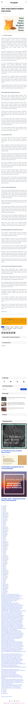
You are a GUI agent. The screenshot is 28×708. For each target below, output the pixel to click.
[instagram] (17, 381)
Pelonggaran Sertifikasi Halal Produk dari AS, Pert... (11, 596)
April (4, 508)
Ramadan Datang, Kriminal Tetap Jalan (9, 671)
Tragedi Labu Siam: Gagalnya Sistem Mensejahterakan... (12, 624)
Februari (4, 520)
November (5, 515)
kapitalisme (17, 326)
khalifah (21, 326)
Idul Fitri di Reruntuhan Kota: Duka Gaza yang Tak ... (11, 688)
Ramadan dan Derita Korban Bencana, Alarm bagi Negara (12, 615)
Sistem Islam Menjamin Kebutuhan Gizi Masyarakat (11, 614)
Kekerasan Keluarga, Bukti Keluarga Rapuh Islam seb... (12, 675)
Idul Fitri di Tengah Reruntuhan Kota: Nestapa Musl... (11, 681)
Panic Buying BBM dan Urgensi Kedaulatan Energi (11, 630)
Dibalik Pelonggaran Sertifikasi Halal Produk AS (10, 609)
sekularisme (20, 328)
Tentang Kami (17, 700)
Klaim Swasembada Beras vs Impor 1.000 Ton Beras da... (12, 645)
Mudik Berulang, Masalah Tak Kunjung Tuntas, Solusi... (12, 684)
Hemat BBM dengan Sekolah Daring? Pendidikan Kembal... (12, 680)
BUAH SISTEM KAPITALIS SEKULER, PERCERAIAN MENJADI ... (13, 663)
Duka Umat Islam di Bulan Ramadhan (8, 672)
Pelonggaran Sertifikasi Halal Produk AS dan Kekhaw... (12, 608)
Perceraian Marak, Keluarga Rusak (8, 640)
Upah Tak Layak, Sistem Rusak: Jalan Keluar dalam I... (12, 613)
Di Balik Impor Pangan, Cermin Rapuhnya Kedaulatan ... (12, 636)
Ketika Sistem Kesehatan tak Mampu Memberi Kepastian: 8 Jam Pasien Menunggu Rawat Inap (16, 403)
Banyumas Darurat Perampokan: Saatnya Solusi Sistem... (12, 616)
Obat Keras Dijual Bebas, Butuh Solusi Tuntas (15, 408)
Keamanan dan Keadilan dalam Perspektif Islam (10, 638)
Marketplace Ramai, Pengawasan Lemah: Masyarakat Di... (12, 648)
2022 (4, 532)
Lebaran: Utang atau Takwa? (7, 683)
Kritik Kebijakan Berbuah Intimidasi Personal (10, 599)
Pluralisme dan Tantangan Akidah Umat (9, 664)
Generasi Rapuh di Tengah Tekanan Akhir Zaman (10, 661)
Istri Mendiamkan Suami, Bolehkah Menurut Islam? (16, 397)
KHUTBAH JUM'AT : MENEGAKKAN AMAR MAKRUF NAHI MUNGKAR (13, 499)
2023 (4, 546)
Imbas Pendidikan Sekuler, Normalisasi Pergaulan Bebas (12, 646)
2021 (4, 518)
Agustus (4, 512)
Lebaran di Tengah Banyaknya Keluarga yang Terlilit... (11, 685)
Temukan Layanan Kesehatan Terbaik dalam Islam (11, 653)
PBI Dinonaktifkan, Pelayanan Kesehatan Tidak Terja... (12, 643)
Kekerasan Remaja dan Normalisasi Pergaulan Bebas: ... (12, 637)
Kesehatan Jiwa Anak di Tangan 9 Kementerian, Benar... (12, 659)
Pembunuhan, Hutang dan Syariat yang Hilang (10, 674)
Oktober (4, 514)
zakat (6, 6)
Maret (4, 507)
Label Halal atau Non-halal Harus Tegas (9, 600)
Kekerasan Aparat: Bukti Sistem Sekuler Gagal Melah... (12, 620)
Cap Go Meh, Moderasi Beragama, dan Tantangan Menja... (12, 626)
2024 (4, 561)
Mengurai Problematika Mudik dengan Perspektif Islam (12, 679)
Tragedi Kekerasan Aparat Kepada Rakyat (9, 629)
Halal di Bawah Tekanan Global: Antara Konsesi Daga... (12, 627)
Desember (5, 516)
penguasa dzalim (9, 328)
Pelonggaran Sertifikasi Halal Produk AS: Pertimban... (11, 606)
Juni (4, 510)
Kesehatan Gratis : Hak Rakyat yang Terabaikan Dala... (11, 611)
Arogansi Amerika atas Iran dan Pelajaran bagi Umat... (12, 658)
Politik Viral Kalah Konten (6, 601)
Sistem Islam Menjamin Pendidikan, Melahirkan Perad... (12, 660)
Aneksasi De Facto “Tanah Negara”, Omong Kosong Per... (12, 619)
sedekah (15, 328)
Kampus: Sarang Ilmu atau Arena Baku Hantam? (10, 657)
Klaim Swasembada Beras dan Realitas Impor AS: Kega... (12, 618)
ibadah (12, 326)
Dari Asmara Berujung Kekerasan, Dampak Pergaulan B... (12, 625)
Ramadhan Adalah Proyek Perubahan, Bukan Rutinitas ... (12, 598)
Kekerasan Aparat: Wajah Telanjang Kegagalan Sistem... (12, 607)
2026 (4, 589)
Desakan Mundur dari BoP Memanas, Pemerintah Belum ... (12, 635)
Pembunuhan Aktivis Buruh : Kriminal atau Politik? (11, 647)
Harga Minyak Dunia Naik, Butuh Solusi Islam (10, 669)
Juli (3, 511)
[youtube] (24, 381)
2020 (4, 505)
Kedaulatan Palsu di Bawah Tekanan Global (9, 603)
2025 (4, 575)
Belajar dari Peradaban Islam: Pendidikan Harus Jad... (12, 622)
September (5, 513)
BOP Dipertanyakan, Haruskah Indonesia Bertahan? (11, 631)
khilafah (3, 328)
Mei (3, 509)
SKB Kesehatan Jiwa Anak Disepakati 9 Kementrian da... (12, 649)
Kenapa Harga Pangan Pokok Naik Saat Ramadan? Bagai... (12, 605)
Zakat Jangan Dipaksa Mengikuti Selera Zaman (10, 666)
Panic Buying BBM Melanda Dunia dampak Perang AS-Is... (12, 632)
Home (11, 700)
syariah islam (4, 329)
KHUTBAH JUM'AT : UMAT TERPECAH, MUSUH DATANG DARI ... (13, 628)
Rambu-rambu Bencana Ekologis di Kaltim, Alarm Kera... (12, 654)
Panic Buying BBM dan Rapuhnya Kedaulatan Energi (11, 662)
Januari (4, 519)
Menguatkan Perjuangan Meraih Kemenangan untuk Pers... (12, 682)
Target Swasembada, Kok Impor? (7, 639)
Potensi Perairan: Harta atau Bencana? (9, 673)
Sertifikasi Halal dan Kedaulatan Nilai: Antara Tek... (11, 604)
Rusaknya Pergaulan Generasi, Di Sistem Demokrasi (11, 656)
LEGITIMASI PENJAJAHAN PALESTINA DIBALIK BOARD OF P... (13, 670)
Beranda (2, 6)
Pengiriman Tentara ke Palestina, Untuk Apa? (10, 594)
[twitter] (11, 381)
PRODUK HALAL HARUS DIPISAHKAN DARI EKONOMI (11, 617)
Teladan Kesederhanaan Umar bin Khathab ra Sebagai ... (12, 642)
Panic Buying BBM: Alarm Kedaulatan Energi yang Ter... (12, 641)
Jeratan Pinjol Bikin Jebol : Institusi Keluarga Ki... (11, 686)
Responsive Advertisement (6, 696)
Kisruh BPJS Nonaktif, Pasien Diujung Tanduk (10, 597)
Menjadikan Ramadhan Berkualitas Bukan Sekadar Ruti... (12, 633)
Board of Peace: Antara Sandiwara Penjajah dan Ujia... (12, 595)
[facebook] (4, 381)
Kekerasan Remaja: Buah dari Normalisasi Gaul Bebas (12, 621)
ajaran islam (7, 326)
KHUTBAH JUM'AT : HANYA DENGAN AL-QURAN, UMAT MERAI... (14, 610)
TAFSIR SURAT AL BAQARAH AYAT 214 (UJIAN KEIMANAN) (12, 467)
